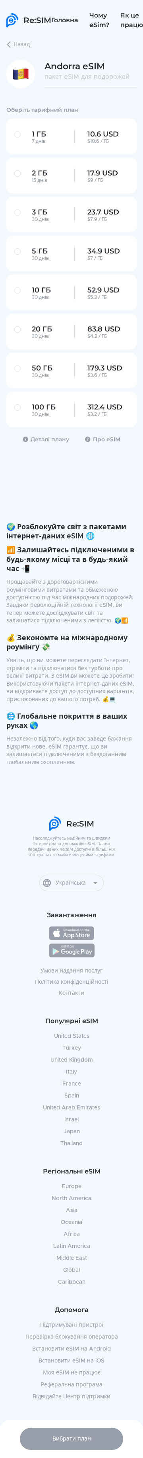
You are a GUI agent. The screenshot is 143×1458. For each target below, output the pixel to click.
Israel (71, 1120)
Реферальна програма (71, 1385)
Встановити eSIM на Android (71, 1349)
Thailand (71, 1143)
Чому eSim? (99, 20)
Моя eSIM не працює (71, 1373)
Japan (72, 1131)
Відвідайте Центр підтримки (71, 1397)
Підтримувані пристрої (71, 1325)
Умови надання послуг (71, 971)
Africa (72, 1234)
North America (71, 1198)
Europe (71, 1186)
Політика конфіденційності (71, 982)
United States (71, 1036)
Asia (71, 1210)
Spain (71, 1096)
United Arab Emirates (71, 1108)
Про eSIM (106, 439)
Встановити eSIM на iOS (71, 1361)
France (71, 1084)
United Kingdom (71, 1060)
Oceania (71, 1222)
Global (71, 1270)
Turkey (71, 1048)
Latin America (71, 1246)
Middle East (71, 1258)
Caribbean (71, 1282)
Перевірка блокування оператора (71, 1337)
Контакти (71, 993)
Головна (64, 20)
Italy (71, 1072)
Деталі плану (50, 439)
